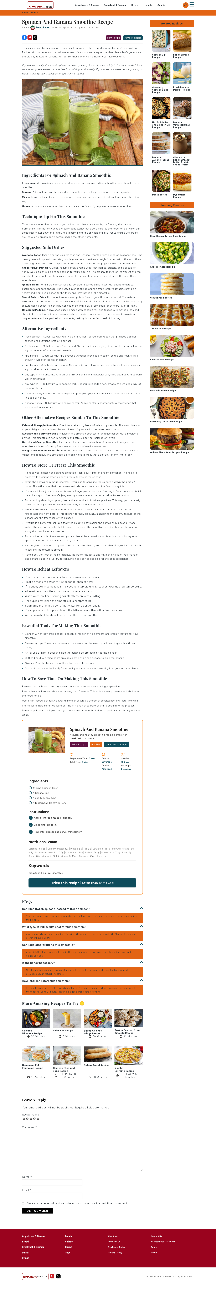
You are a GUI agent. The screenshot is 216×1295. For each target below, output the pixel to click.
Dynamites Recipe (179, 195)
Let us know (90, 882)
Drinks (34, 12)
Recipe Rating (30, 1114)
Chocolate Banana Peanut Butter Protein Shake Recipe (181, 161)
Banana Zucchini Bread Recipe (160, 160)
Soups (68, 1247)
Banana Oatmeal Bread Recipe (181, 125)
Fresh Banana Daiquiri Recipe (181, 88)
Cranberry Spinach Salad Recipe (160, 89)
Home (25, 12)
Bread (25, 1241)
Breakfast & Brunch (115, 5)
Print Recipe (113, 37)
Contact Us (156, 1236)
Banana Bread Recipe (181, 55)
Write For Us (114, 1241)
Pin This (96, 744)
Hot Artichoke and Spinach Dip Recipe (161, 125)
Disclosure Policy (116, 1247)
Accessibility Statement (163, 1241)
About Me (113, 1236)
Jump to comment (117, 744)
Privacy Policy (115, 1252)
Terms (154, 1247)
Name (27, 1176)
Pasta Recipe (159, 194)
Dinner (135, 5)
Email (26, 1190)
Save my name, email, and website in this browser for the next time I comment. (77, 1203)
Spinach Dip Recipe (159, 55)
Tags (68, 1252)
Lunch (148, 5)
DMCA (154, 1252)
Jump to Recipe (132, 37)
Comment (29, 1127)
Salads (161, 5)
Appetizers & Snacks (87, 5)
